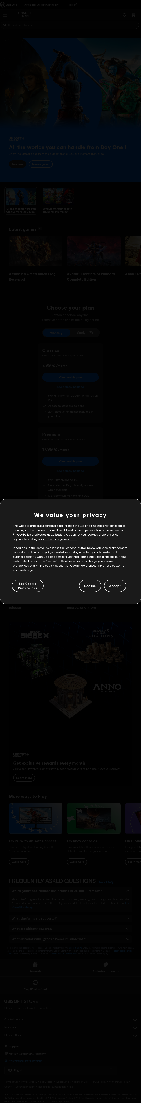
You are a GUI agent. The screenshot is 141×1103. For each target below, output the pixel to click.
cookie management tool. (60, 539)
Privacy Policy (22, 534)
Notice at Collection (50, 534)
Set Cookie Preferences (27, 586)
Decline (90, 585)
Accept (115, 585)
